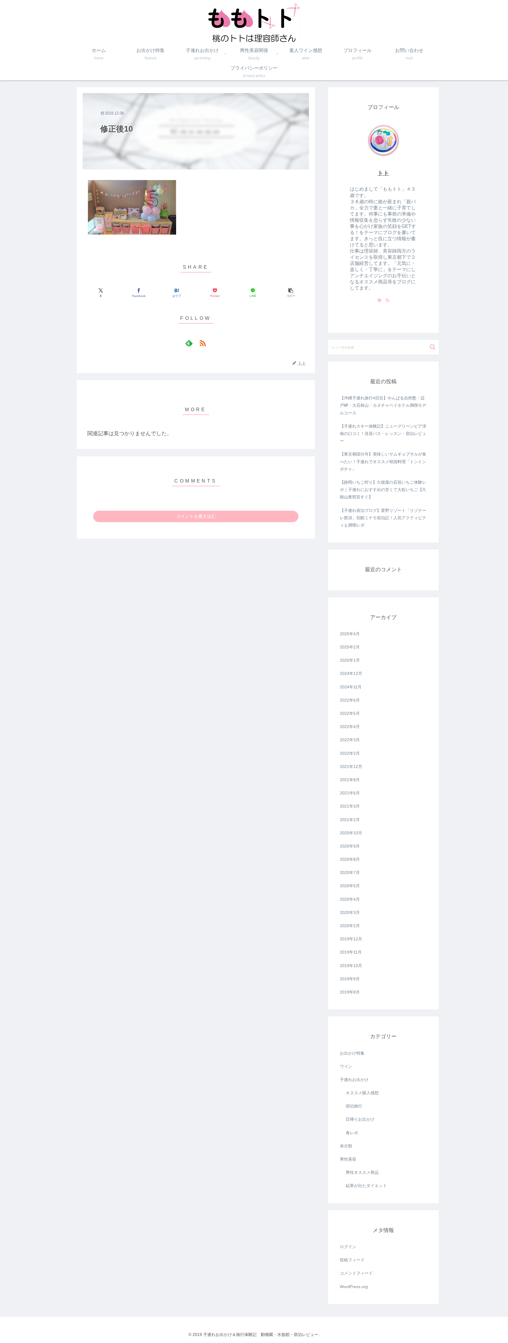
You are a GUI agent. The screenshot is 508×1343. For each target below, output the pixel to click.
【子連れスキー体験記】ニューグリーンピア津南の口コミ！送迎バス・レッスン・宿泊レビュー (383, 433)
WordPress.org (354, 1286)
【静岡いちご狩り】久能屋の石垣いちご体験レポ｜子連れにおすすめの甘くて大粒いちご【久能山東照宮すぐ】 (383, 489)
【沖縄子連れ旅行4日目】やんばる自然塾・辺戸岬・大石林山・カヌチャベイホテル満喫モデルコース (383, 405)
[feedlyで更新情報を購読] (189, 343)
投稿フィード (352, 1260)
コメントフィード (356, 1273)
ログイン (348, 1246)
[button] (291, 293)
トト (383, 173)
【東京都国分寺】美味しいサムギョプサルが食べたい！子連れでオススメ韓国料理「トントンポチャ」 (383, 461)
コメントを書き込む (196, 516)
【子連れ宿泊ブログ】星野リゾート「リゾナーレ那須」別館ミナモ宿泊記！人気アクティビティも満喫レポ (383, 517)
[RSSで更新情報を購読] (202, 343)
